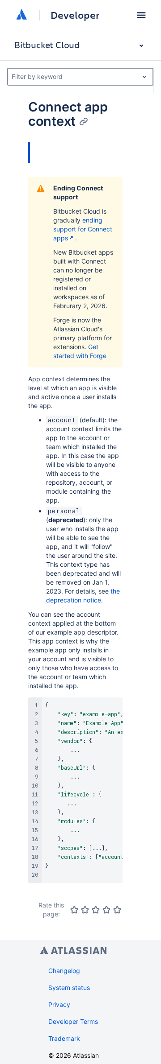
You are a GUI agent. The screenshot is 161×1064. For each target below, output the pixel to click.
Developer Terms (73, 1021)
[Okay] (95, 909)
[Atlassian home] (21, 15)
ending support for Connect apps (82, 229)
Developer (75, 15)
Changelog (64, 970)
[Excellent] (117, 909)
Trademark (64, 1038)
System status (69, 987)
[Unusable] (74, 909)
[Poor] (85, 909)
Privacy (59, 1004)
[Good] (106, 909)
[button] (141, 15)
